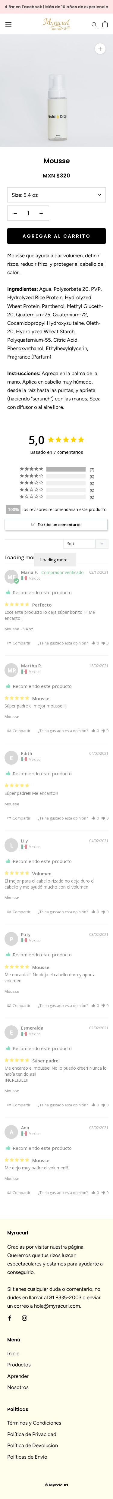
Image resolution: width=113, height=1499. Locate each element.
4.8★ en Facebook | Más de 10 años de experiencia (56, 7)
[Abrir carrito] (105, 24)
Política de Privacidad (31, 1434)
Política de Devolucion (32, 1445)
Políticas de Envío (27, 1457)
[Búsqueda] (94, 24)
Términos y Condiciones (34, 1423)
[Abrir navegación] (8, 24)
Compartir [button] (21, 643)
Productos (19, 1365)
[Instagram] (24, 1317)
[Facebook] (9, 1317)
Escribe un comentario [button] (59, 524)
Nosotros (18, 1387)
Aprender (18, 1376)
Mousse (12, 629)
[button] (95, 643)
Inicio (13, 1353)
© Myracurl (56, 1485)
